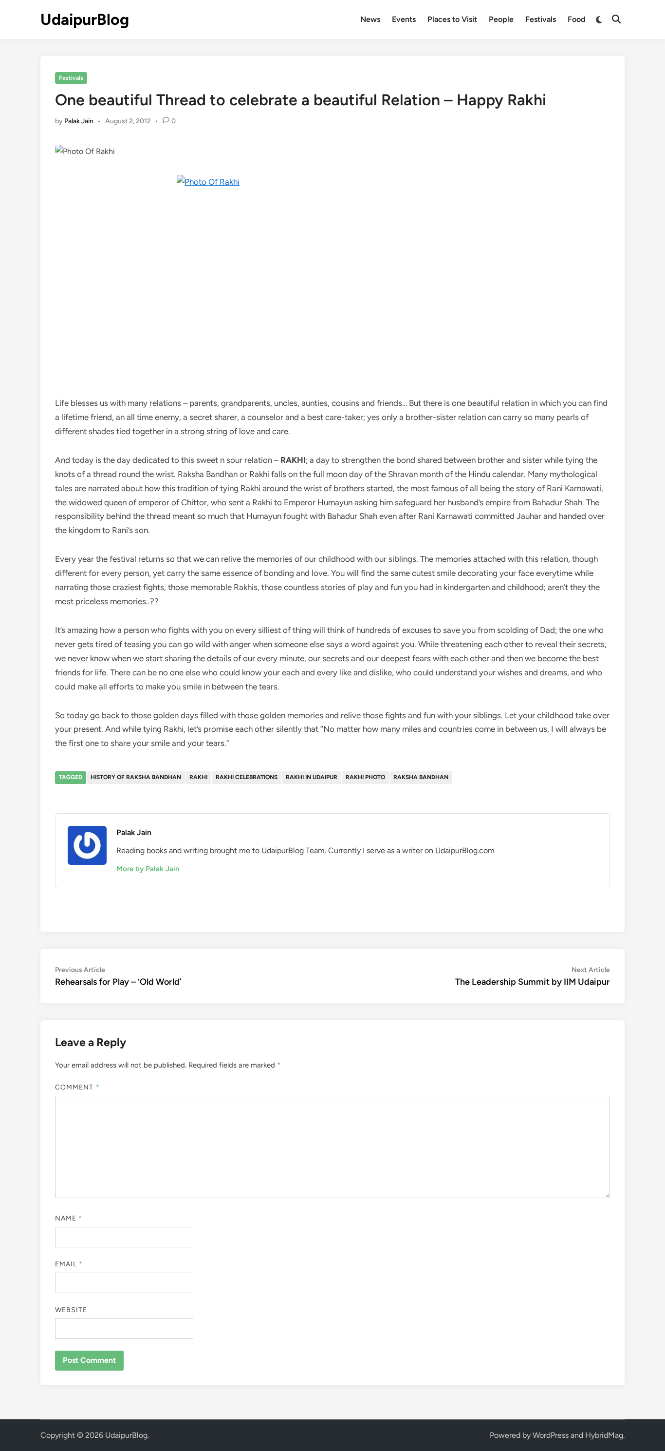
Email (69, 1264)
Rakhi (198, 777)
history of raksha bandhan (136, 777)
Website (71, 1310)
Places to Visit (452, 19)
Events (404, 19)
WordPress (551, 1435)
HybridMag (604, 1435)
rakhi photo (365, 777)
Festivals (540, 19)
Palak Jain (78, 121)
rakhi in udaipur (311, 777)
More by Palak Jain (147, 868)
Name (68, 1218)
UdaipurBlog (84, 19)
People (501, 19)
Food (576, 19)
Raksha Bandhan (420, 777)
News (370, 19)
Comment (77, 1087)
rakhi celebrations (246, 777)
